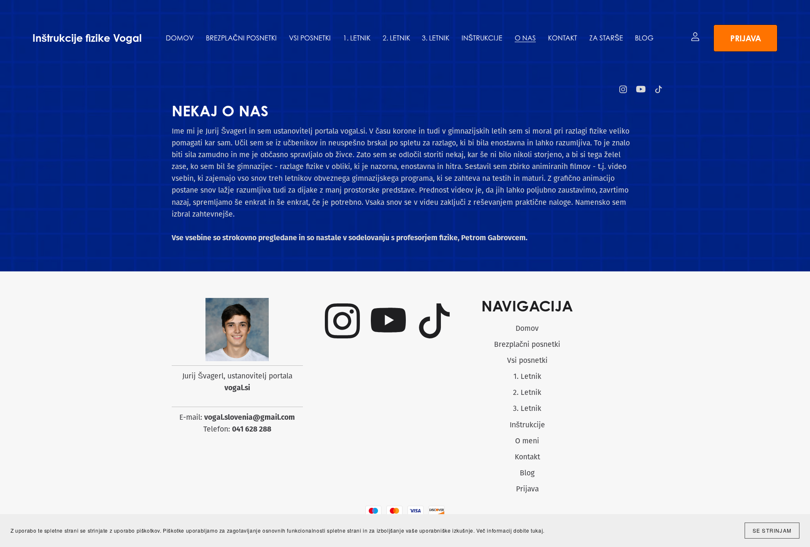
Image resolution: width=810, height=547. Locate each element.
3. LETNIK (435, 38)
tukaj (537, 530)
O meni (527, 441)
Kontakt (527, 457)
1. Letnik (527, 377)
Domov (527, 328)
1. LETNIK (356, 38)
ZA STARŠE (606, 38)
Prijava (745, 38)
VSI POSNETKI (310, 38)
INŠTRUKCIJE (482, 38)
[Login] (695, 36)
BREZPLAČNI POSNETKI (241, 38)
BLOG (644, 38)
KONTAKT (562, 38)
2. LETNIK (396, 38)
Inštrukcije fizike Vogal (87, 38)
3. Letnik (527, 409)
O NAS (525, 38)
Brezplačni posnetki (527, 345)
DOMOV (180, 38)
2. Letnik (527, 393)
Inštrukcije (527, 425)
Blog (527, 473)
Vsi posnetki (527, 361)
